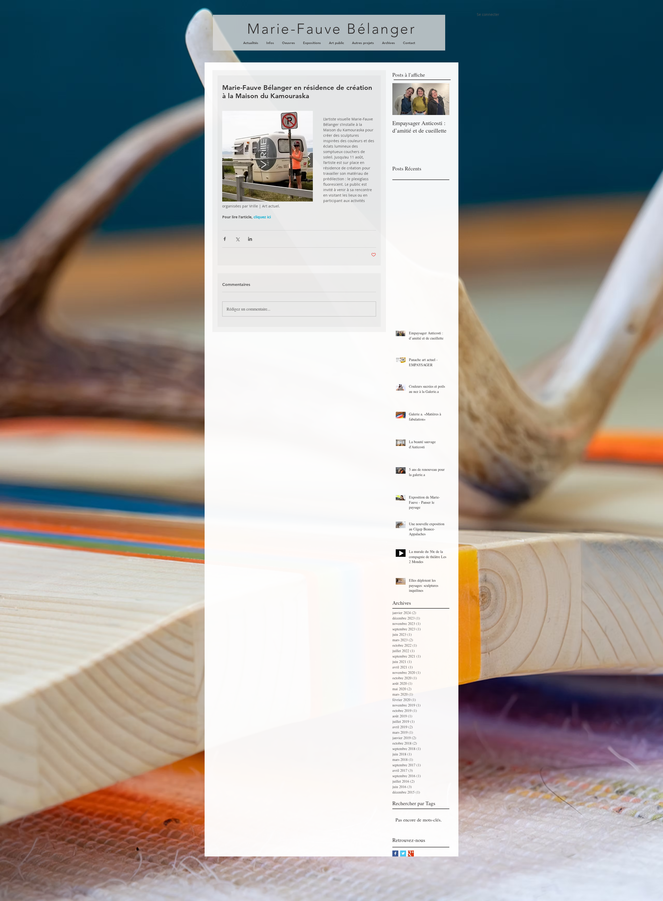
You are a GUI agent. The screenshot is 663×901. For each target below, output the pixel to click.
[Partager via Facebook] (224, 238)
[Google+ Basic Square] (411, 853)
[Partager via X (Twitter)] (237, 238)
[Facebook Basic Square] (395, 853)
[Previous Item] (400, 99)
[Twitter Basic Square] (403, 853)
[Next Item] (441, 99)
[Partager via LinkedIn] (250, 238)
